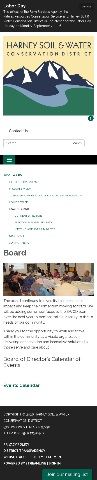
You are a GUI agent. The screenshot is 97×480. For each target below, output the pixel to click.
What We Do (12, 174)
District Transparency (24, 451)
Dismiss (86, 6)
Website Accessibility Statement (33, 457)
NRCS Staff (17, 236)
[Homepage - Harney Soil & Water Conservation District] (48, 76)
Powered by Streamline (24, 463)
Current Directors (28, 215)
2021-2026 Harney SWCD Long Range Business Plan (45, 195)
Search (77, 143)
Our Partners (19, 242)
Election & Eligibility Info (33, 222)
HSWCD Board (19, 209)
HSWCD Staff (18, 202)
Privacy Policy (16, 444)
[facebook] (91, 120)
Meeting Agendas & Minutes (35, 229)
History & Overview (23, 182)
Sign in (55, 463)
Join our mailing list (67, 474)
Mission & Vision (20, 188)
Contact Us (18, 131)
